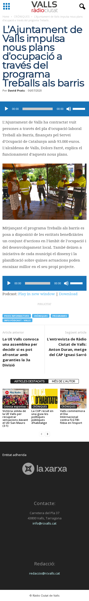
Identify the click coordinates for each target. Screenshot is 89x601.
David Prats (16, 90)
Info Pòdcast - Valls (17, 320)
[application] (44, 108)
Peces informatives (16, 315)
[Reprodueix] (6, 108)
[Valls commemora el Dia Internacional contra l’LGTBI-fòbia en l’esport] (73, 399)
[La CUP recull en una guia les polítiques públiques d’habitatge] (44, 399)
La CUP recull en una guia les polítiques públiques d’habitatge (42, 417)
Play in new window (36, 294)
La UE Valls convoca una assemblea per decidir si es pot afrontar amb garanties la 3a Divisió (20, 352)
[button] (81, 6)
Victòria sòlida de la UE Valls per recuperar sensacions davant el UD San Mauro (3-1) (15, 418)
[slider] (80, 108)
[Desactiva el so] (68, 108)
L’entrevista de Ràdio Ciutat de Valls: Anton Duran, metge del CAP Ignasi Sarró (67, 347)
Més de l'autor (63, 381)
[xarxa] (44, 469)
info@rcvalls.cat (44, 523)
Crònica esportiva (15, 406)
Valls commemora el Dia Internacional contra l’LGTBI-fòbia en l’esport (72, 417)
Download (68, 294)
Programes (59, 315)
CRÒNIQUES (21, 16)
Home (5, 16)
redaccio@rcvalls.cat (44, 573)
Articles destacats (29, 381)
